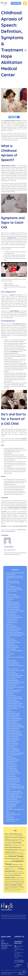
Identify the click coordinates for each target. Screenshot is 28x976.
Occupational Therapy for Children (14, 703)
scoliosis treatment (11, 776)
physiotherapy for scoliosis (20, 879)
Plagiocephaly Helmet (11, 766)
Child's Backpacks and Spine (13, 609)
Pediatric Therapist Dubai (12, 738)
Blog (7, 593)
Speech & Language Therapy (13, 784)
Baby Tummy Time (10, 586)
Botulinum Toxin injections (13, 596)
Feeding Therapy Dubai (11, 646)
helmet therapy (10, 654)
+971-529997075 (20, 962)
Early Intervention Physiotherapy (14, 632)
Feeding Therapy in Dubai (12, 647)
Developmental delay (11, 622)
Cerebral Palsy (9, 599)
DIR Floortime (9, 624)
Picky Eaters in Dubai (11, 765)
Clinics (2, 942)
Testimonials (4, 947)
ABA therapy (18, 834)
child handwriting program (12, 602)
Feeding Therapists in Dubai (13, 642)
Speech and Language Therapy (13, 791)
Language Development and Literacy (15, 687)
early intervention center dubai (13, 629)
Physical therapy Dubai (13, 876)
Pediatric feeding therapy (12, 717)
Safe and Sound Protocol (12, 771)
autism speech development (13, 583)
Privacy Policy (21, 974)
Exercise (8, 637)
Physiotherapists (19, 878)
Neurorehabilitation (11, 695)
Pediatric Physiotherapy (12, 730)
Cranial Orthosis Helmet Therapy (14, 617)
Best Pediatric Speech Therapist (14, 589)
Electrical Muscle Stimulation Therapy (15, 634)
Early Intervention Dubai (12, 631)
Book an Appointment (6, 945)
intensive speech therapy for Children (15, 670)
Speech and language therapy (18, 883)
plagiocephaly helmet (16, 881)
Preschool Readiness (11, 768)
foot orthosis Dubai (11, 649)
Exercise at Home (10, 639)
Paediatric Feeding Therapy (13, 715)
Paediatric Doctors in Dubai (12, 713)
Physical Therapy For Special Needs (14, 753)
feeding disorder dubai (11, 641)
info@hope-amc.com (18, 965)
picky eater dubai (8, 881)
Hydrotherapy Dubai (11, 660)
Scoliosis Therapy (10, 775)
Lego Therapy (9, 688)
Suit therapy (9, 808)
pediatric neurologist (11, 722)
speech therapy (9, 887)
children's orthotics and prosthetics (15, 611)
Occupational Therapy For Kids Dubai (15, 707)
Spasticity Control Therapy (12, 781)
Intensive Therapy (10, 672)
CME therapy (19, 840)
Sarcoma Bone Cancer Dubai (13, 773)
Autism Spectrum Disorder (12, 581)
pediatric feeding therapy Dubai (14, 718)
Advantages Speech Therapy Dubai (14, 576)
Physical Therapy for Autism (13, 750)
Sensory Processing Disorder (13, 780)
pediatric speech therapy (12, 736)
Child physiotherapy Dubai (12, 607)
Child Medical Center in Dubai (13, 606)
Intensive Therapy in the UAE (13, 677)
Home (2, 940)
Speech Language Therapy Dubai (14, 796)
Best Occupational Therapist (13, 588)
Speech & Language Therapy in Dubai (15, 786)
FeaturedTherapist (21, 850)
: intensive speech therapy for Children (15, 573)
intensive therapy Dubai (12, 674)
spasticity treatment (11, 783)
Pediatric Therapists (11, 741)
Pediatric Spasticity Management (14, 735)
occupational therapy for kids (13, 705)
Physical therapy (10, 746)
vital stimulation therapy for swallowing (14, 890)
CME (16, 841)
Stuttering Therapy (11, 806)
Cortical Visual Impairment (12, 616)
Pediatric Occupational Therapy (14, 725)
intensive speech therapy (12, 669)
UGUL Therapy (9, 816)
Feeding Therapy (10, 644)
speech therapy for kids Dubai (13, 801)
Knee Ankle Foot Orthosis (12, 684)
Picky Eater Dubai (10, 763)
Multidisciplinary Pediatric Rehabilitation (12, 692)
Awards (8, 584)
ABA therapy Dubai (10, 574)
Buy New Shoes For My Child (13, 597)
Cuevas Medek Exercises (12, 619)
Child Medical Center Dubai (12, 604)
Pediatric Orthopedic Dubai (12, 728)
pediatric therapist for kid (12, 740)
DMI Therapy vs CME (11, 626)
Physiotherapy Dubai (11, 758)
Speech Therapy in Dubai (12, 803)
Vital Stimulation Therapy (12, 819)
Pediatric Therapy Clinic (12, 743)
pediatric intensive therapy (12, 720)
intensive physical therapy (12, 664)
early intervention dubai (13, 848)
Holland (8, 655)
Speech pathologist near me (13, 798)
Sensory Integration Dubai (12, 778)
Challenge (8, 601)
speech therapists (11, 531)
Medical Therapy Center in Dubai (14, 690)
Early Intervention (11, 847)
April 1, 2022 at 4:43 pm (9, 550)
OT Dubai (8, 710)
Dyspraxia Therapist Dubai (12, 627)
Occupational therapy (11, 700)
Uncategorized (9, 818)
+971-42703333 (20, 960)
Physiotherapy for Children (12, 760)
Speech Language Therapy (12, 794)
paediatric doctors (10, 712)
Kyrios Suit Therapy (11, 685)
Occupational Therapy (14, 863)
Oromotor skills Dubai (11, 708)
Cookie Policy (21, 972)
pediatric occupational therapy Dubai (15, 727)
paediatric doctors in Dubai (14, 869)
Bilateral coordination (11, 591)
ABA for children (9, 834)
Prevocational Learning (12, 770)
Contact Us (4, 948)
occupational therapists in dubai (14, 698)
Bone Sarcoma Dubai (11, 594)
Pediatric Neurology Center (13, 723)
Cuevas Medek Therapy (11, 621)
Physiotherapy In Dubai (12, 761)
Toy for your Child (10, 813)
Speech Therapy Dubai (11, 799)
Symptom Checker (16, 3)
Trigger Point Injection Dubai (13, 814)
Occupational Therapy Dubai (13, 702)
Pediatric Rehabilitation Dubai (13, 733)
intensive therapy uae (11, 679)
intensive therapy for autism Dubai (14, 675)
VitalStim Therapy (10, 821)
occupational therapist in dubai (14, 697)
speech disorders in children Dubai (14, 793)
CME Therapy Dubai (11, 614)
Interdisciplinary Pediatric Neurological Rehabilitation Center (15, 681)
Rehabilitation (4, 943)
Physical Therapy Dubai (12, 748)
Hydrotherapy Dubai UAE (12, 662)
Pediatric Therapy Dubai (12, 745)
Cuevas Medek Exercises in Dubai (17, 845)
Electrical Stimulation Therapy (13, 636)
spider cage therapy (11, 804)
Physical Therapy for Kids (12, 751)
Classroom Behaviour (11, 612)
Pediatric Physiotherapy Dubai (13, 731)
